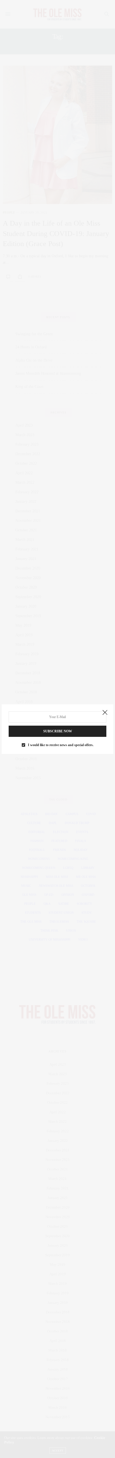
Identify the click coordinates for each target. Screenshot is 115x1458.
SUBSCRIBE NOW (57, 731)
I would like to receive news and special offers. (61, 745)
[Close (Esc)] (105, 712)
